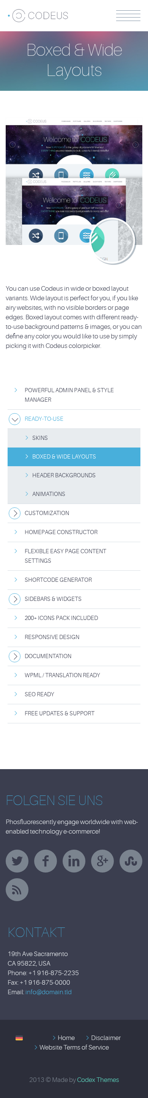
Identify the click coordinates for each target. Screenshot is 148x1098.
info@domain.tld (48, 992)
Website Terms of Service (74, 1047)
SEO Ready (39, 694)
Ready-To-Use (44, 419)
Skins (40, 438)
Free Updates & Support (59, 713)
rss (17, 889)
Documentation (48, 656)
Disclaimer (106, 1038)
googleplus (102, 861)
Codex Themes (98, 1080)
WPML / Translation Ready (62, 675)
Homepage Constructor (61, 532)
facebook (45, 861)
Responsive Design (52, 637)
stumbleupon (131, 861)
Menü (128, 15)
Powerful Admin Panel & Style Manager (69, 395)
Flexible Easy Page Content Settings (65, 556)
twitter (17, 861)
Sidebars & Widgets (53, 599)
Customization (47, 513)
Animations (48, 494)
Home (66, 1038)
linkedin (74, 861)
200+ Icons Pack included (61, 618)
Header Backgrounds (64, 475)
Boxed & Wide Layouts (64, 457)
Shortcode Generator (58, 580)
